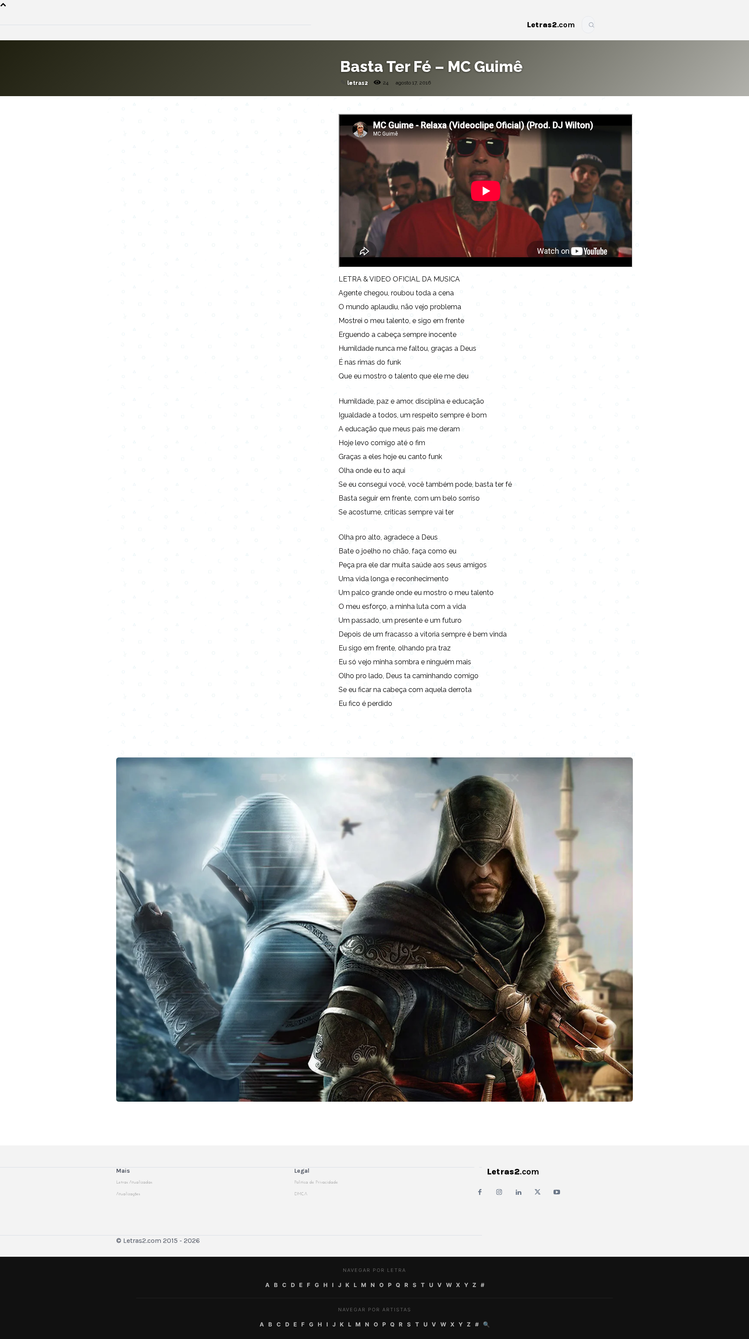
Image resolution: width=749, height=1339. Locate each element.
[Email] (212, 104)
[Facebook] (232, 104)
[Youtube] (556, 1192)
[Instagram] (499, 1192)
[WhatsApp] (252, 104)
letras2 (357, 83)
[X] (271, 104)
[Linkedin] (291, 104)
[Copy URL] (192, 104)
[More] (312, 104)
